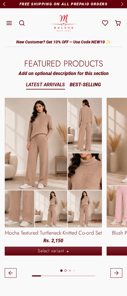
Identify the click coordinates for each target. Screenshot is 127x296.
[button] (9, 23)
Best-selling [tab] (85, 84)
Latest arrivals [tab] (45, 84)
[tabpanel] (63, 188)
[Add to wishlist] (95, 220)
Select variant (51, 251)
